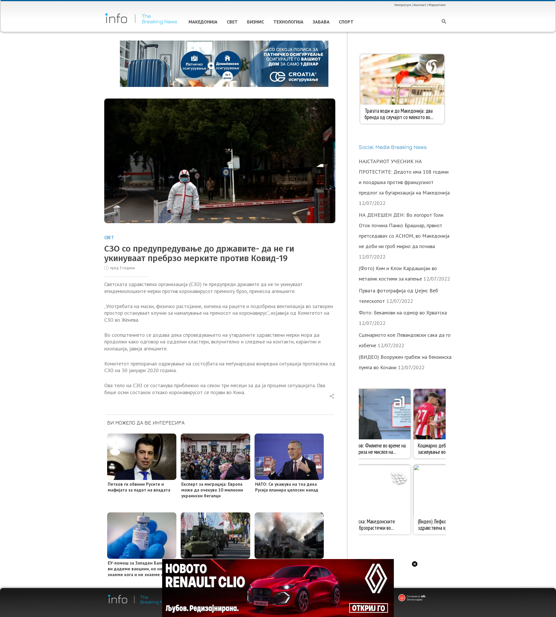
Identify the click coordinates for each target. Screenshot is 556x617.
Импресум (402, 5)
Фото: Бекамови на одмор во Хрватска (403, 312)
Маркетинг (437, 5)
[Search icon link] (444, 22)
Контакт (420, 5)
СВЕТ (109, 237)
